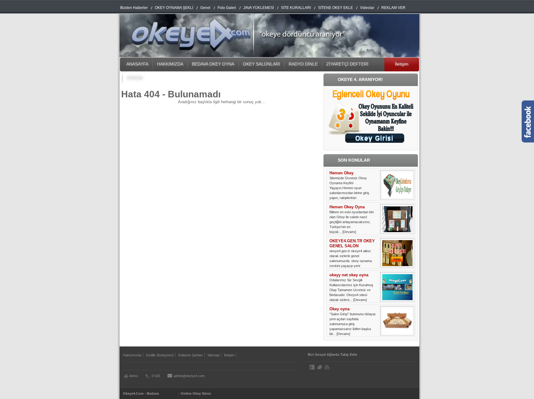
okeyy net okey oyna (348, 275)
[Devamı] (349, 232)
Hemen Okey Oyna (347, 207)
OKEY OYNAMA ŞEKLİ (174, 8)
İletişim (402, 64)
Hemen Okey (341, 173)
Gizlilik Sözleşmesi (160, 355)
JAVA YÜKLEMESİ (258, 8)
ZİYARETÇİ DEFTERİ (347, 64)
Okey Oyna (169, 393)
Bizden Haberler (134, 8)
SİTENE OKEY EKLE (335, 8)
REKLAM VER (393, 8)
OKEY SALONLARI (261, 64)
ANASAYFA (137, 64)
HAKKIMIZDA (170, 64)
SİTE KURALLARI (296, 8)
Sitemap (213, 355)
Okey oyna (339, 309)
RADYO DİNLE (303, 64)
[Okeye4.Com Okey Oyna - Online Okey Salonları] (269, 55)
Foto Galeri (227, 8)
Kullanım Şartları (190, 355)
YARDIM (134, 77)
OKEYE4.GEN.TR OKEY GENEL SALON (352, 243)
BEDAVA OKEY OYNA (213, 64)
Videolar (367, 8)
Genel (205, 8)
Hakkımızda (132, 355)
